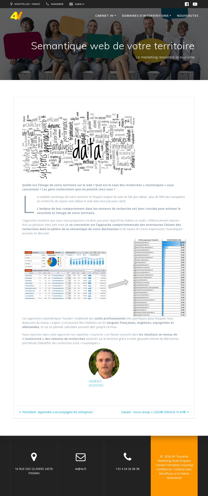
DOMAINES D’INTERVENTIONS (145, 16)
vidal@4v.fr (95, 381)
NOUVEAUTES (187, 16)
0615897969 (96, 385)
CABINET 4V (104, 16)
